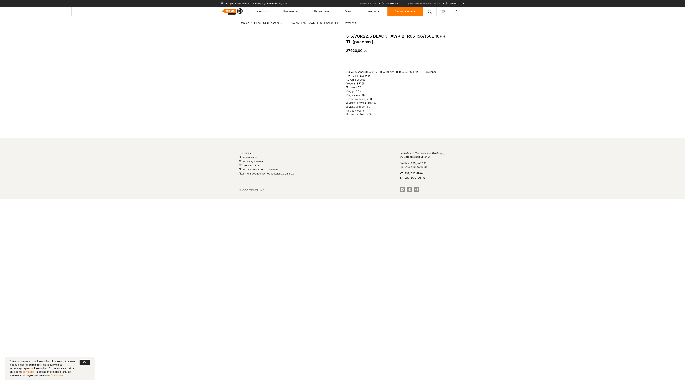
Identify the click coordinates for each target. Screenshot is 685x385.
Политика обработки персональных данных (266, 173)
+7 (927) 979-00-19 (453, 3)
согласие (28, 371)
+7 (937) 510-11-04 (389, 3)
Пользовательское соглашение (258, 169)
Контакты (245, 153)
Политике (56, 375)
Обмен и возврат (249, 165)
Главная (244, 22)
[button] (405, 11)
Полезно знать (248, 157)
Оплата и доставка (251, 161)
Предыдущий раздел (267, 22)
